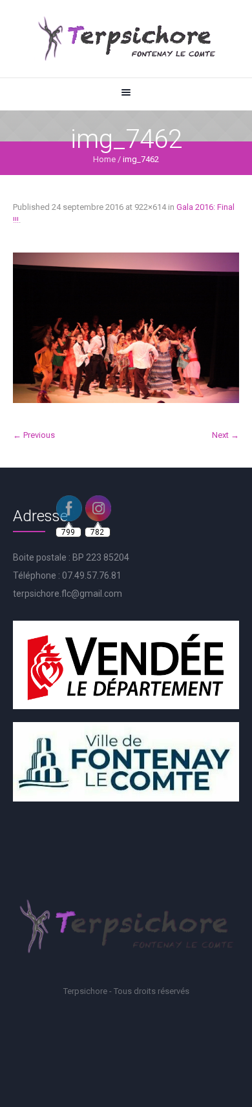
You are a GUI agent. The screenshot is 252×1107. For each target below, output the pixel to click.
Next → (225, 435)
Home (104, 159)
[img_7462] (126, 328)
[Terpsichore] (126, 39)
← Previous (34, 435)
